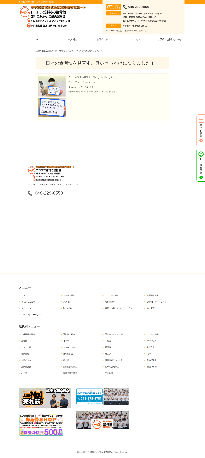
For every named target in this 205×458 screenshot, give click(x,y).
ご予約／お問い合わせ (169, 39)
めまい (108, 354)
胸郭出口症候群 (70, 373)
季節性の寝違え (70, 334)
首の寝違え (152, 360)
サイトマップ (27, 308)
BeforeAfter (68, 308)
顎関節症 (25, 354)
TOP (35, 39)
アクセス (136, 39)
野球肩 (108, 347)
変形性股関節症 (112, 367)
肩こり (66, 360)
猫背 (149, 354)
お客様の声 (102, 39)
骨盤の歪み (26, 360)
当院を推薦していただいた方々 (118, 308)
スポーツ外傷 (153, 334)
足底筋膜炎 (68, 354)
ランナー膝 (26, 347)
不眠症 (108, 341)
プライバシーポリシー (31, 315)
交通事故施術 (153, 295)
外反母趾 (151, 347)
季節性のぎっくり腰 (114, 334)
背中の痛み (152, 341)
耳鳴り (66, 341)
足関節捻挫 (26, 367)
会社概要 (151, 308)
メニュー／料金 (69, 39)
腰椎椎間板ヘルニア (114, 360)
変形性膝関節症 (70, 367)
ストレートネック (71, 347)
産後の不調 (152, 367)
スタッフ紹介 (69, 295)
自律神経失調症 (28, 334)
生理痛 (24, 341)
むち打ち (25, 373)
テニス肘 (109, 373)
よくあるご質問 (28, 302)
